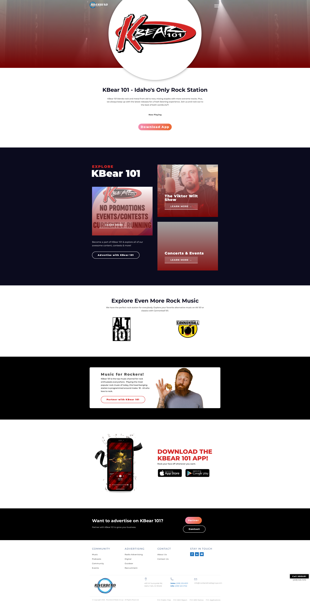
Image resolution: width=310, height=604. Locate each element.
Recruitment (131, 568)
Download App (155, 127)
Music (95, 554)
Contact (194, 529)
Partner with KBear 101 (123, 399)
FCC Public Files (164, 600)
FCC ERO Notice (196, 600)
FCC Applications (213, 600)
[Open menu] (216, 5)
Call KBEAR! (299, 576)
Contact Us (163, 559)
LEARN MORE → (116, 225)
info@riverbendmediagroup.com (208, 583)
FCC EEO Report (180, 600)
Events (95, 568)
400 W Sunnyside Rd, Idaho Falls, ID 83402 (153, 584)
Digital (128, 559)
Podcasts (96, 559)
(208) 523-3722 (178, 586)
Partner (193, 520)
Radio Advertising (134, 554)
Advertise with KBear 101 (116, 255)
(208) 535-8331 (179, 583)
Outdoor (129, 563)
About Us (162, 554)
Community (98, 563)
